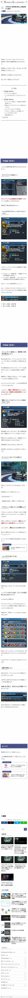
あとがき (5, 117)
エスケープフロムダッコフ (10, 967)
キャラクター (7, 970)
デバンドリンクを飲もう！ (11, 93)
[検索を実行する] (25, 829)
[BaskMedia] (14, 2)
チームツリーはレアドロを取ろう (13, 109)
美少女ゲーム (7, 988)
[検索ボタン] (1, 2)
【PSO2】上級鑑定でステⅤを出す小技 (18, 548)
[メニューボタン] (26, 2)
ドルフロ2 (6, 976)
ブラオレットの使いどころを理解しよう (14, 111)
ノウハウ (6, 979)
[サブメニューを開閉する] (25, 952)
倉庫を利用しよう (9, 115)
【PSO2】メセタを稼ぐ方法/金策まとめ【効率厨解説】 (18, 766)
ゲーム (6, 973)
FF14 (5, 955)
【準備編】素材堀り (8, 91)
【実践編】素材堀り (8, 99)
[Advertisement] (14, 40)
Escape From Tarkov (9, 952)
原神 (5, 982)
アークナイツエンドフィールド (11, 964)
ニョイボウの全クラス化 (11, 113)
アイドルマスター (8, 961)
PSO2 (4, 11)
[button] (4, 822)
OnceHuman (7, 958)
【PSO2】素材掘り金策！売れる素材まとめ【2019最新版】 (18, 775)
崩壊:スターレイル (8, 985)
